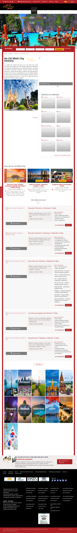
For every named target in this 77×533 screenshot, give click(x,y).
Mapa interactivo (32, 59)
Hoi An (19, 191)
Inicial (20, 10)
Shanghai (21, 195)
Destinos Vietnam (30, 490)
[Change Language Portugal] (69, 1)
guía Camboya (41, 492)
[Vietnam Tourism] (21, 479)
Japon (52, 408)
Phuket (22, 194)
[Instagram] (66, 480)
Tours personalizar (58, 10)
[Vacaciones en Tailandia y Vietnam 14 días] (16, 346)
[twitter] (6, 1)
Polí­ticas (65, 472)
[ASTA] (44, 479)
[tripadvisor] (44, 518)
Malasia (24, 408)
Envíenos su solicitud (63, 461)
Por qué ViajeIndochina (41, 472)
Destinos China (42, 506)
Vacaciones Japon (30, 504)
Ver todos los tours (38, 200)
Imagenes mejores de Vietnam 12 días (61, 185)
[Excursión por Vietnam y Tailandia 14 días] (16, 269)
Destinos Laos (53, 490)
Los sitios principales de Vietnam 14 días (43, 313)
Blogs (56, 1)
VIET (72, 529)
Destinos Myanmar (30, 498)
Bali (14, 195)
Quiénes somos (36, 1)
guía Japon (28, 508)
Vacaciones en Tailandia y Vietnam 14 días (43, 338)
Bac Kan (48, 116)
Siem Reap (21, 192)
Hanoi (63, 116)
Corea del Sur (11, 437)
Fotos (4, 473)
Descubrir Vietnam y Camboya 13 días (42, 208)
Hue (46, 189)
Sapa (63, 131)
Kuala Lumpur (10, 195)
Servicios (51, 1)
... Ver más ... (38, 364)
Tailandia (52, 381)
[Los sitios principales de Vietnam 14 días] (16, 321)
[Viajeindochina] (8, 6)
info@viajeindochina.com (25, 1)
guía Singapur (41, 500)
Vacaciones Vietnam (31, 488)
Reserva (23, 180)
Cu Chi (33, 345)
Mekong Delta (15, 192)
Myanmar (66, 381)
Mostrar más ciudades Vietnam (62, 155)
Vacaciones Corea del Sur (55, 504)
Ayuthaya (12, 194)
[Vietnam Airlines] (9, 479)
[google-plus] (8, 1)
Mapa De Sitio (18, 473)
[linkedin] (10, 1)
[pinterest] (12, 1)
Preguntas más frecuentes (26, 472)
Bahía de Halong (48, 131)
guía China (41, 508)
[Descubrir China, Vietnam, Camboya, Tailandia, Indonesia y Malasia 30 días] (15, 175)
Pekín (17, 195)
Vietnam (11, 381)
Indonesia (38, 408)
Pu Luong (48, 102)
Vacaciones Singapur (43, 496)
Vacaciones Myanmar (31, 496)
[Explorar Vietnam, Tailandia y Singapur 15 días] (39, 175)
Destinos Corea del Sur (55, 508)
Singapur (11, 408)
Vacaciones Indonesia (68, 496)
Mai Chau (63, 145)
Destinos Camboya (42, 490)
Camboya (25, 381)
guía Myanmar (29, 500)
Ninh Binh (48, 145)
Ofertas (49, 10)
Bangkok (8, 194)
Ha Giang (63, 102)
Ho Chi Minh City (56, 189)
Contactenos (69, 10)
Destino (34, 10)
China (66, 408)
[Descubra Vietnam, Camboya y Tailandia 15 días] (16, 241)
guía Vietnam (29, 492)
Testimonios (44, 1)
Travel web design (63, 529)
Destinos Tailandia (67, 490)
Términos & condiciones (55, 472)
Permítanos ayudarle (23, 459)
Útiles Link (10, 473)
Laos (38, 381)
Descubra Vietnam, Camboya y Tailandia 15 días (45, 233)
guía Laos (52, 492)
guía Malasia (53, 500)
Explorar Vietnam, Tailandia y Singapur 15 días (38, 185)
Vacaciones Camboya (43, 488)
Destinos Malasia (54, 498)
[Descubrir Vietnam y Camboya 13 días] (16, 216)
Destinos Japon (29, 506)
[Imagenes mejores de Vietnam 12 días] (62, 175)
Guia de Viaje (41, 10)
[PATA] (32, 479)
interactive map (16, 223)
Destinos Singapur (42, 498)
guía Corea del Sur (55, 510)
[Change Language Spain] (65, 1)
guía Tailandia (66, 492)
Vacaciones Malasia (55, 496)
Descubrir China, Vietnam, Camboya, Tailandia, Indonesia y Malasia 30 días (15, 186)
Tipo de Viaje (26, 10)
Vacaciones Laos (54, 488)
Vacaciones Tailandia (68, 488)
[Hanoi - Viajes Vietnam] (38, 31)
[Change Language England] (72, 1)
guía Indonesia (66, 500)
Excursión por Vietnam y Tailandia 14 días (43, 261)
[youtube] (58, 480)
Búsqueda (59, 49)
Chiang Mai (17, 194)
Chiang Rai (47, 345)
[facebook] (4, 1)
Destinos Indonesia (67, 498)
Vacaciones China (42, 504)
